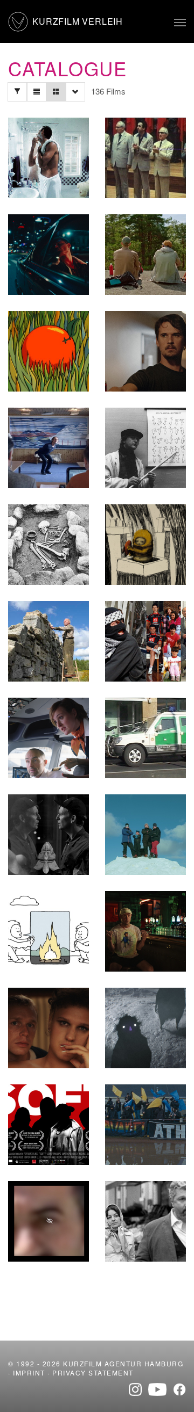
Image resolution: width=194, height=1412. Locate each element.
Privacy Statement (93, 1372)
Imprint (29, 1372)
